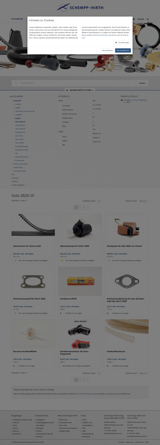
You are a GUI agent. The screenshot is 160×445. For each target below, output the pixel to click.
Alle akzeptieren (123, 50)
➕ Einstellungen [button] (122, 42)
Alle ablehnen (107, 50)
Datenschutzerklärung (102, 35)
